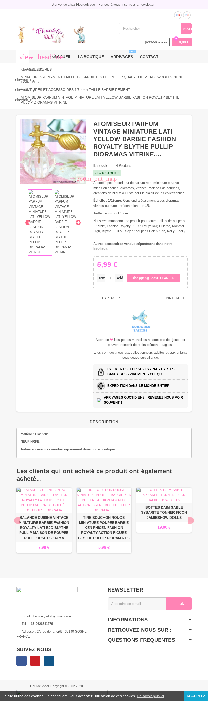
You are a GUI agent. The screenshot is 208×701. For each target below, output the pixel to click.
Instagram (49, 661)
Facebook (21, 661)
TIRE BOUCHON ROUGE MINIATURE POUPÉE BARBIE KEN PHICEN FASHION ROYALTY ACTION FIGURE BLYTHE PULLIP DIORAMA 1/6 (104, 527)
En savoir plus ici (150, 696)
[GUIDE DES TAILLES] (140, 321)
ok (181, 603)
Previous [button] (17, 520)
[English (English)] (187, 15)
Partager (110, 298)
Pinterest (175, 298)
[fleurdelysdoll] (51, 34)
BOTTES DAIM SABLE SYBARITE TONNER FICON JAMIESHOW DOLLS (164, 512)
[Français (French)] (178, 15)
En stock (100, 166)
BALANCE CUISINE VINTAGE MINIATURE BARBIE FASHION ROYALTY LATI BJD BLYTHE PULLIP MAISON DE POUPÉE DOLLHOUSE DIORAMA (44, 527)
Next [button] (191, 520)
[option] (44, 525)
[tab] (104, 422)
